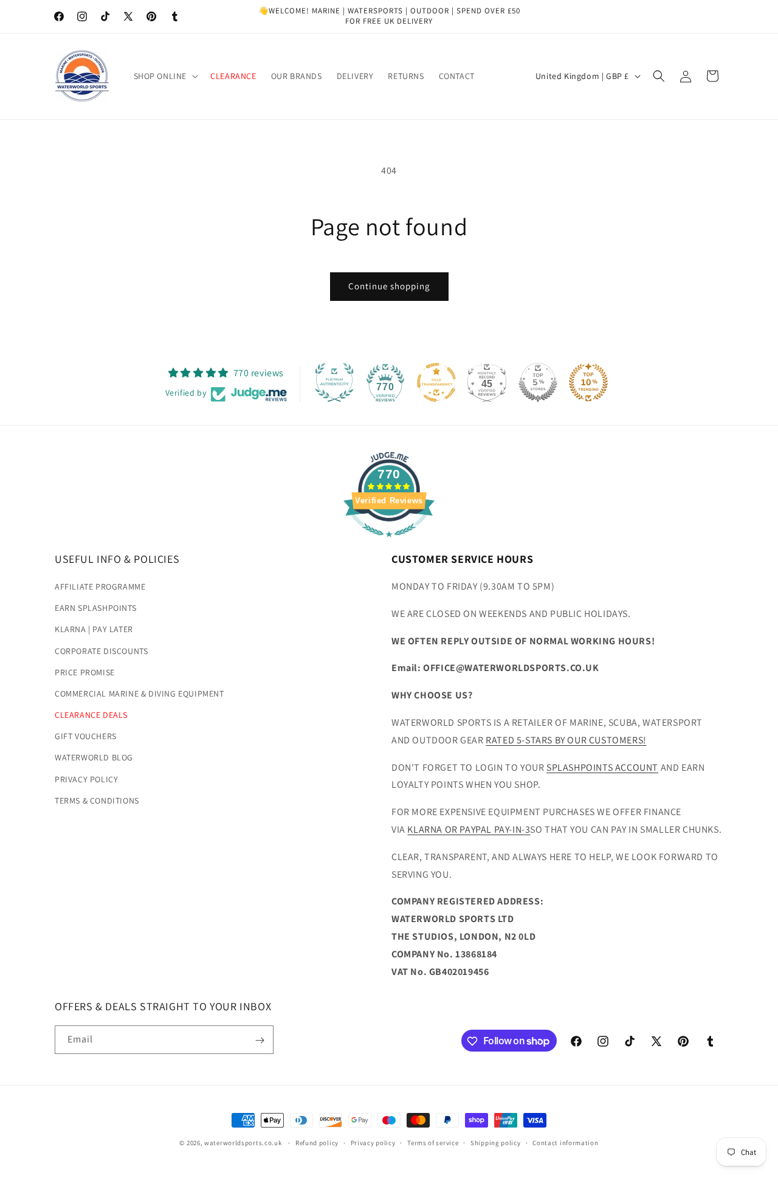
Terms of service (432, 1142)
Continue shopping (389, 286)
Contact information (565, 1142)
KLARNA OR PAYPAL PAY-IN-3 (468, 830)
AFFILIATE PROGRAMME (100, 587)
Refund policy (317, 1142)
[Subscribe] (259, 1040)
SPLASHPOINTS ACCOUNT (602, 767)
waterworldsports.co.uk (242, 1142)
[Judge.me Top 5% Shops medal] (537, 382)
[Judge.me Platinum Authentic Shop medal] (334, 382)
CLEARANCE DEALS (91, 715)
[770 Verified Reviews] (389, 543)
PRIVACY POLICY (86, 779)
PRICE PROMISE (85, 672)
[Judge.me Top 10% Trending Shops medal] (588, 382)
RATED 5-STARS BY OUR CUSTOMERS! (566, 740)
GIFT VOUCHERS (86, 736)
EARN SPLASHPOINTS (95, 608)
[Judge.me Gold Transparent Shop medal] (436, 382)
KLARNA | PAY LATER (94, 629)
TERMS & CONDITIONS (97, 801)
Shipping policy (495, 1142)
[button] (165, 76)
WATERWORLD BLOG (94, 758)
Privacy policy (373, 1142)
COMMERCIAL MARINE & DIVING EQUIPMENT (139, 694)
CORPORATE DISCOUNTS (101, 651)
